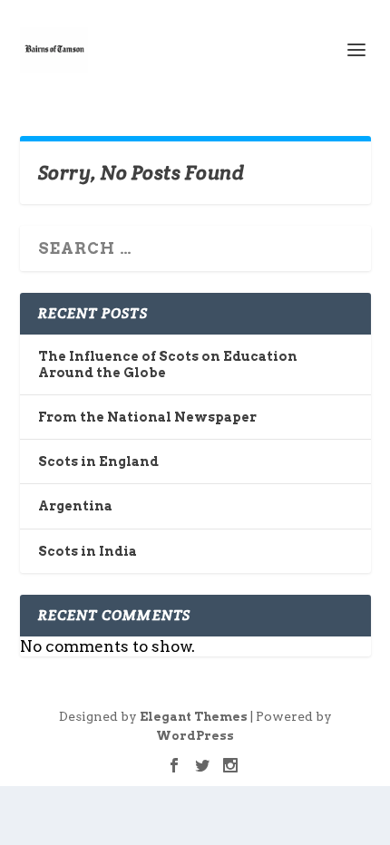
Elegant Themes (194, 717)
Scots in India (87, 551)
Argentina (75, 506)
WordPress (195, 736)
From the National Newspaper (147, 417)
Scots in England (98, 461)
